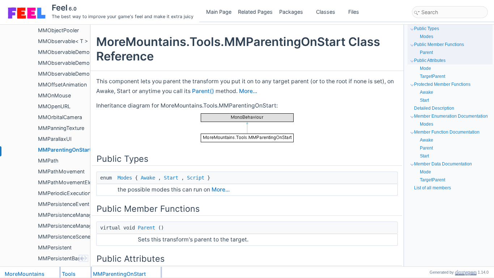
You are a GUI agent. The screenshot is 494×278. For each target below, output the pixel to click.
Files (353, 12)
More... (248, 91)
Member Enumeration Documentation (451, 116)
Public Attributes (430, 60)
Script (195, 178)
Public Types (426, 28)
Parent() (203, 91)
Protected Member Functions (442, 84)
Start (171, 178)
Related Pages (255, 12)
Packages (291, 12)
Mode (425, 68)
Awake (148, 178)
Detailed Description (434, 108)
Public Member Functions (439, 44)
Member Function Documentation (447, 132)
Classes (325, 12)
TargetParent (432, 76)
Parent (146, 228)
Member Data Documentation (443, 164)
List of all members (432, 187)
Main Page (218, 12)
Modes (125, 178)
